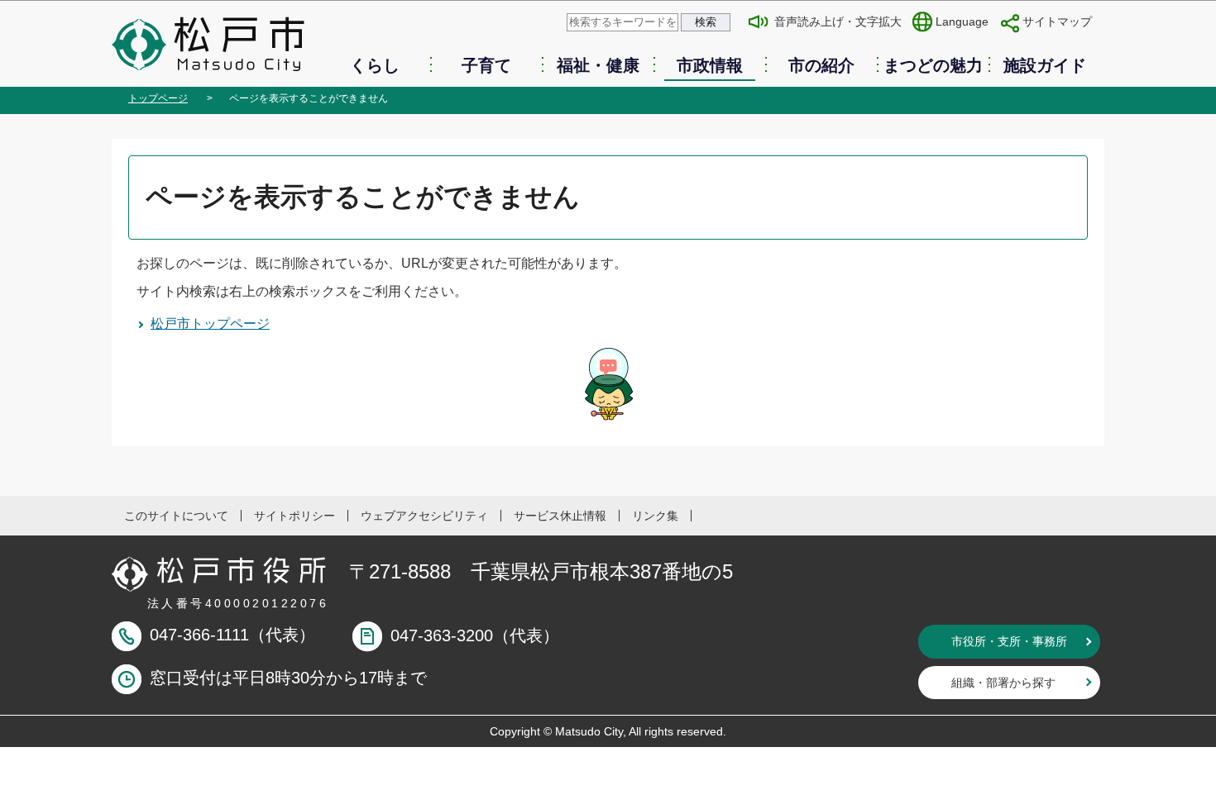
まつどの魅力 (933, 65)
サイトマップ (1057, 21)
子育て (486, 65)
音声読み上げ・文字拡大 (838, 21)
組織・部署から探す (1003, 682)
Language (962, 21)
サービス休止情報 (560, 515)
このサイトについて (176, 515)
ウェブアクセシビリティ (424, 515)
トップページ (158, 98)
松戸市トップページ (210, 323)
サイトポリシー (294, 515)
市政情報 (710, 65)
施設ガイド (1044, 65)
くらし (375, 65)
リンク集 (655, 515)
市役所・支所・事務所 (1009, 641)
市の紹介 (821, 65)
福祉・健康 (598, 65)
